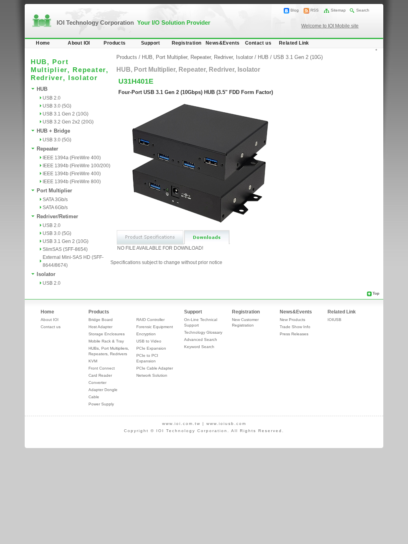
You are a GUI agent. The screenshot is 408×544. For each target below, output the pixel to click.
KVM (92, 361)
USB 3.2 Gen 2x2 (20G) (68, 122)
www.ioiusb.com (226, 423)
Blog (294, 10)
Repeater (47, 149)
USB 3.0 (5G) (57, 106)
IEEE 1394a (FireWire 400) (72, 157)
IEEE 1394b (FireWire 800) (72, 181)
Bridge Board (100, 319)
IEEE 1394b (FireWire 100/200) (76, 165)
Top (376, 293)
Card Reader (100, 375)
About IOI (79, 43)
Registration (187, 43)
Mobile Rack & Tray (106, 341)
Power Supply (101, 404)
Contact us (258, 43)
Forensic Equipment (154, 327)
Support (150, 43)
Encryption (146, 334)
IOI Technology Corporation (133, 22)
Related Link (294, 43)
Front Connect (101, 368)
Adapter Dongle (103, 389)
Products (115, 43)
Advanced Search (200, 339)
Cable (93, 397)
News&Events (222, 43)
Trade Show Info (295, 327)
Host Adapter (100, 327)
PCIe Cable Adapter (154, 368)
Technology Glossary (203, 332)
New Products (292, 319)
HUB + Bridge (53, 131)
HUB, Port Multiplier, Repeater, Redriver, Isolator (197, 57)
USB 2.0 (52, 98)
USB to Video (148, 341)
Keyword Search (199, 346)
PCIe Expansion (151, 348)
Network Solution (151, 375)
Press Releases (294, 334)
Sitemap (338, 10)
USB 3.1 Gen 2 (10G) (65, 114)
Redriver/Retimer (57, 216)
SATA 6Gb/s (55, 207)
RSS (314, 10)
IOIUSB (334, 319)
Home (43, 43)
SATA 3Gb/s (55, 199)
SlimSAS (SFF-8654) (65, 249)
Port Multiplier (54, 191)
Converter (97, 382)
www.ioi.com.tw (181, 423)
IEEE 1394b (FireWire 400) (72, 173)
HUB (42, 89)
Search (362, 10)
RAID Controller (150, 319)
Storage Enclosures (106, 334)
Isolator (46, 274)
